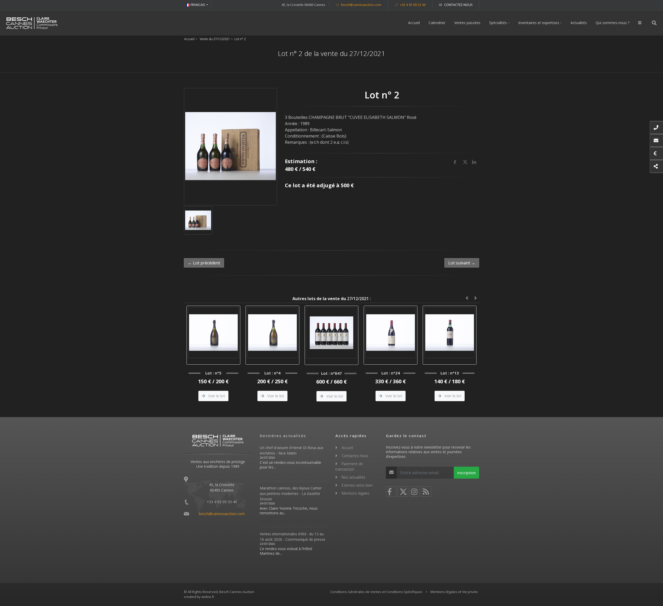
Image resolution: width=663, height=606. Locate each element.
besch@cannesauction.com (360, 5)
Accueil (414, 22)
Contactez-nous (457, 5)
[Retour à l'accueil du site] (32, 22)
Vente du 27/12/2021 (215, 39)
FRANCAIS (198, 5)
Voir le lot (223, 395)
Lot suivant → (461, 263)
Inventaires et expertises (538, 22)
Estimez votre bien (357, 485)
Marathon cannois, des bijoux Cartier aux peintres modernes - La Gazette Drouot (291, 493)
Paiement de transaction (349, 466)
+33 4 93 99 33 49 (412, 5)
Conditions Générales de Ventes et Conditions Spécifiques (376, 591)
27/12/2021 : (331, 298)
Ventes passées (467, 22)
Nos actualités (353, 477)
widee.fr (207, 596)
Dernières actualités (283, 435)
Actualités (579, 22)
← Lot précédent (204, 263)
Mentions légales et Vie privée (454, 591)
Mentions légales (356, 493)
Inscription (466, 472)
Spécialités (498, 22)
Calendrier (437, 22)
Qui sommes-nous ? (612, 22)
